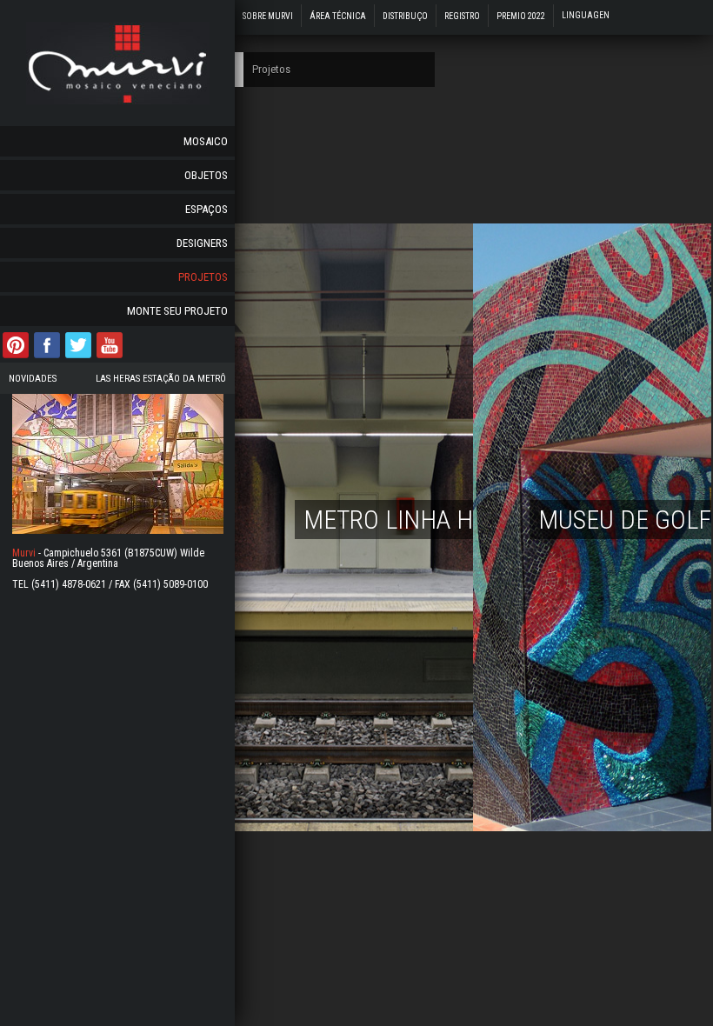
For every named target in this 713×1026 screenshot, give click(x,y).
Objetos (206, 175)
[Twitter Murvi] (78, 356)
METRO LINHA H (388, 519)
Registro (462, 16)
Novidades (33, 378)
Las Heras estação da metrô (161, 378)
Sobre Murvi (268, 16)
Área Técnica (338, 16)
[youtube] (109, 356)
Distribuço (405, 16)
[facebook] (47, 356)
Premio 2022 (520, 16)
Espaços (206, 209)
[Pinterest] (15, 356)
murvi (118, 63)
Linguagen (586, 15)
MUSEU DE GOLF (624, 519)
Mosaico (205, 141)
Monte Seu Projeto (177, 310)
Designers (202, 243)
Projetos (203, 276)
